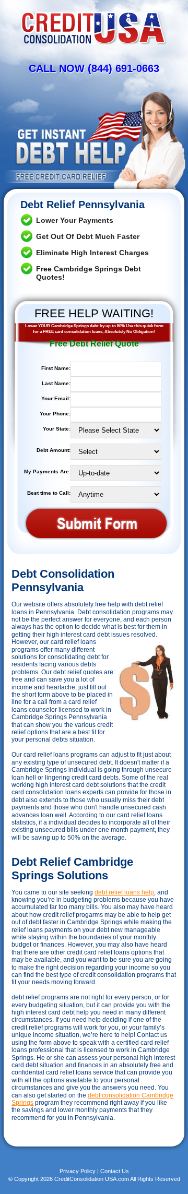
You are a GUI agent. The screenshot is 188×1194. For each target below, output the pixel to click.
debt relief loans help (124, 892)
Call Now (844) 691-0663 (94, 68)
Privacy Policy (78, 1171)
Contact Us (114, 1171)
